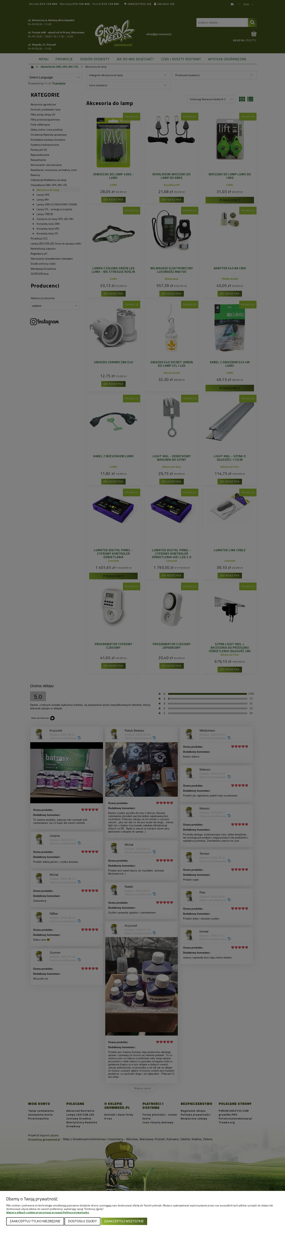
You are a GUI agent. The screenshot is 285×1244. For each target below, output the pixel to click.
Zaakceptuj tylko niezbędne (35, 1221)
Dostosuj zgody (82, 1221)
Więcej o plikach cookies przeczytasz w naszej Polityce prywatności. (47, 1212)
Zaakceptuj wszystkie (124, 1221)
